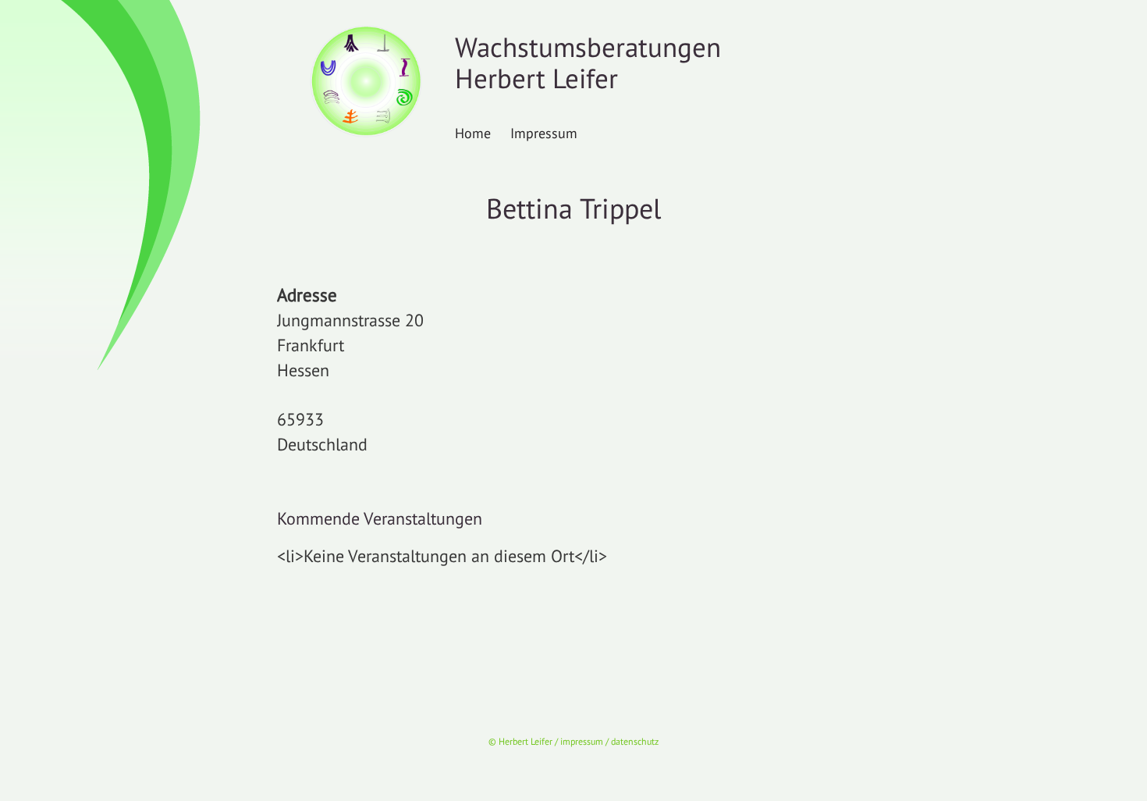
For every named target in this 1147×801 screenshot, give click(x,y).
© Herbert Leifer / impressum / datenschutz (573, 741)
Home (473, 132)
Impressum (543, 132)
